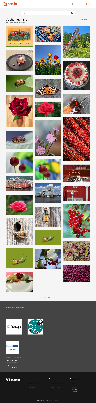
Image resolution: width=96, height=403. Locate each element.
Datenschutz (32, 383)
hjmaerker (43, 48)
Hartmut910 (72, 64)
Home (23, 4)
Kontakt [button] (76, 4)
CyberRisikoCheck (13, 357)
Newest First (83, 19)
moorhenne (72, 207)
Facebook (74, 385)
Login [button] (89, 4)
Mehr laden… (48, 297)
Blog (42, 4)
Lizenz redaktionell (55, 385)
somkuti (71, 120)
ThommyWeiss (16, 53)
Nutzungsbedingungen (57, 383)
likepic (42, 186)
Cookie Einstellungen (34, 385)
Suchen (72, 13)
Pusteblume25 (16, 29)
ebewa (13, 77)
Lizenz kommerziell (55, 387)
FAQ (37, 4)
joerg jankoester (16, 155)
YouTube (74, 389)
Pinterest (74, 391)
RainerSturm (43, 29)
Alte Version (49, 4)
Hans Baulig (15, 98)
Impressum (32, 387)
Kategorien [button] (30, 4)
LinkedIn (74, 383)
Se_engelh (72, 268)
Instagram (74, 387)
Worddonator (15, 275)
